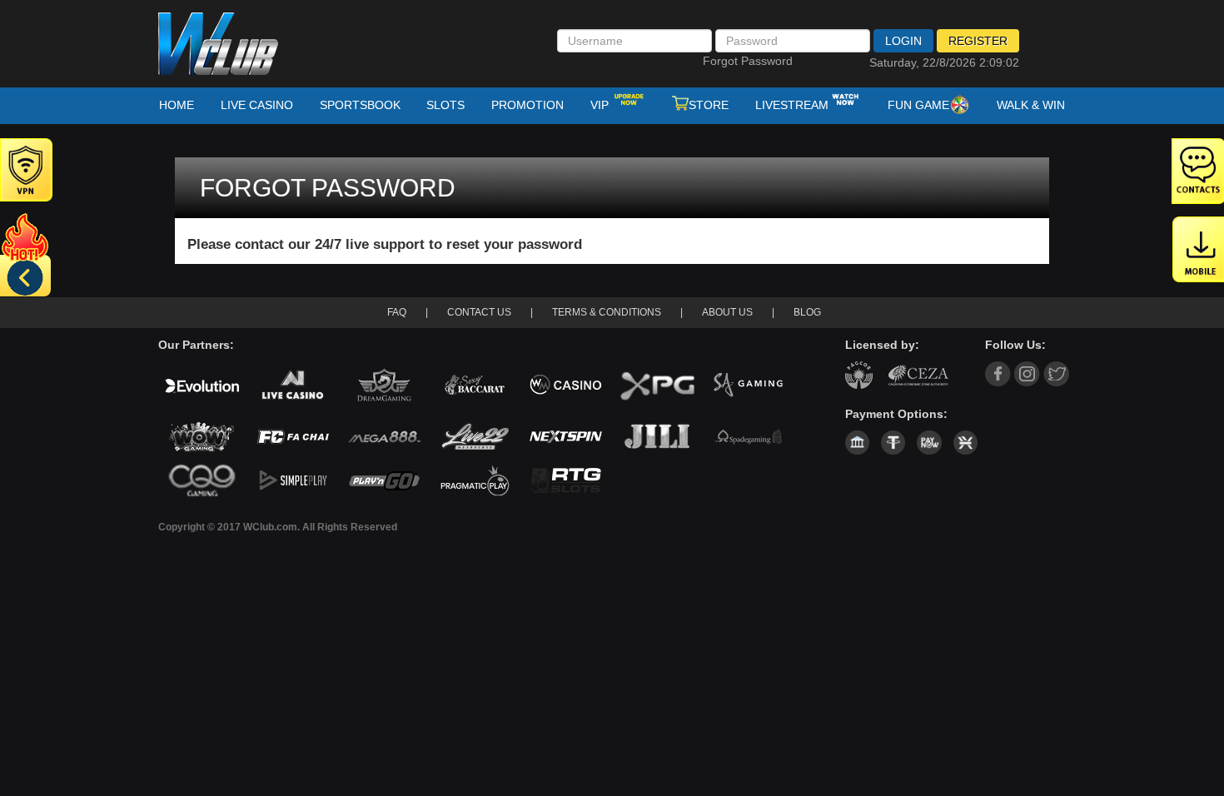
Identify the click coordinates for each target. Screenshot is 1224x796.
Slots (445, 105)
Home (176, 105)
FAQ (396, 312)
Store (709, 105)
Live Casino (257, 105)
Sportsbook (360, 105)
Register (978, 40)
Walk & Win (1031, 105)
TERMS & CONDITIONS (606, 312)
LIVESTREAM (791, 105)
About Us (727, 312)
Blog (807, 312)
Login (903, 40)
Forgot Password (748, 60)
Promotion (527, 105)
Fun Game (918, 105)
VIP (601, 105)
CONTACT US (479, 312)
